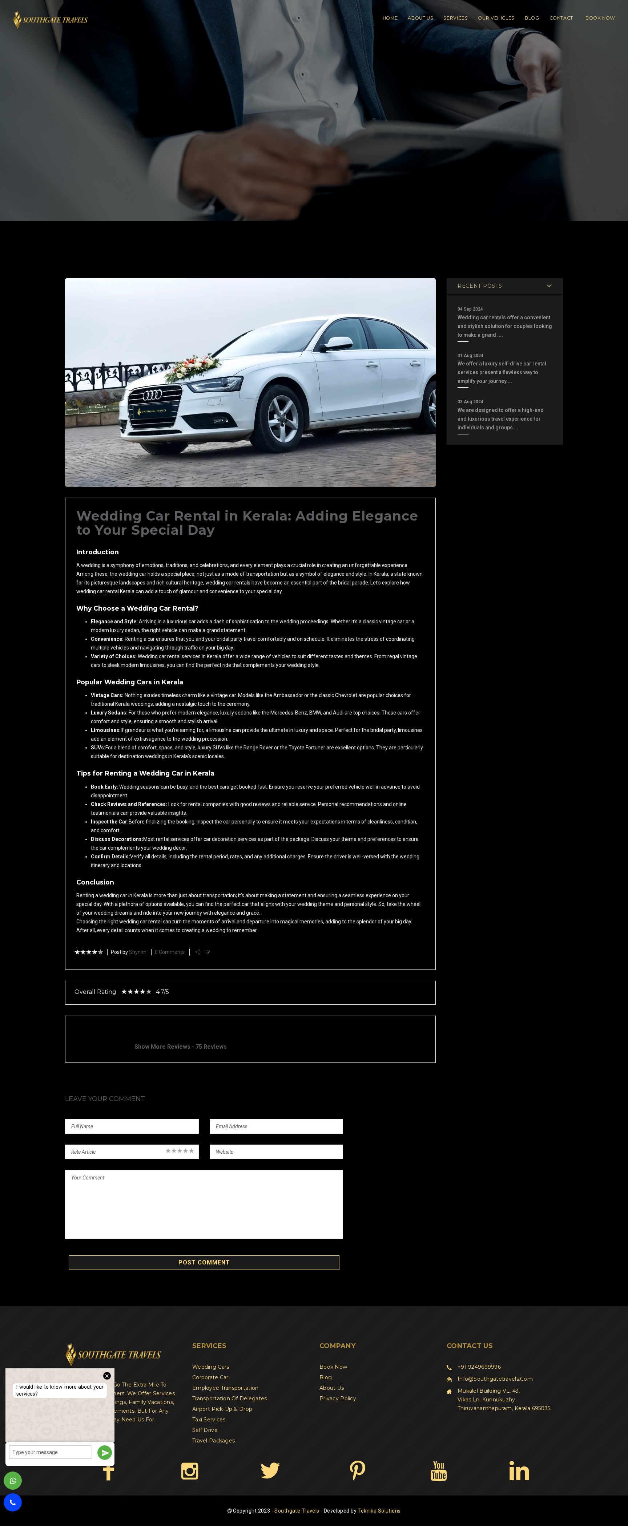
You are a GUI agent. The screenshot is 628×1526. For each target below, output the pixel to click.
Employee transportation (225, 1388)
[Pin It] (357, 1470)
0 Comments (170, 952)
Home (390, 18)
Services (455, 18)
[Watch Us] (438, 1470)
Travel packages (213, 1440)
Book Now (600, 18)
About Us (420, 18)
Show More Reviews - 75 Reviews (180, 1046)
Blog (532, 18)
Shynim (137, 952)
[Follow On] (189, 1470)
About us (331, 1388)
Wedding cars (210, 1367)
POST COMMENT (204, 1262)
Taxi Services (209, 1419)
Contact (561, 18)
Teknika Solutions (379, 1511)
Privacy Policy (337, 1398)
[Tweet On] (270, 1470)
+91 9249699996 (479, 1367)
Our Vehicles (496, 18)
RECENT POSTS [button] (480, 286)
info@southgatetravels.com (495, 1379)
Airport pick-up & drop (222, 1409)
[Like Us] (108, 1470)
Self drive (205, 1430)
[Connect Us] (519, 1470)
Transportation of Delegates (229, 1398)
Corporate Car (210, 1377)
